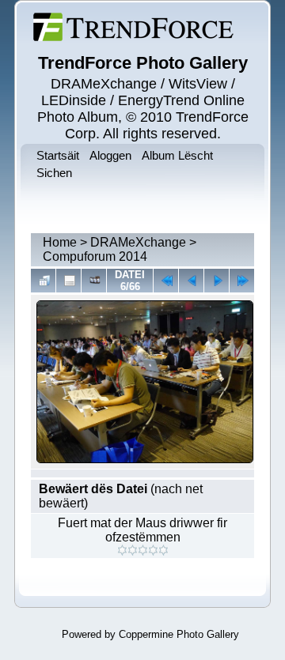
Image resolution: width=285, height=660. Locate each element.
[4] (153, 550)
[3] (143, 550)
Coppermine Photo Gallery (179, 634)
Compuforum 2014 (95, 256)
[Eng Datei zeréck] (216, 281)
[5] (163, 550)
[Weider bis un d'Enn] (242, 281)
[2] (132, 550)
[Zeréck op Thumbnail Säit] (43, 281)
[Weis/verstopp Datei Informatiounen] (68, 281)
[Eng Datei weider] (191, 281)
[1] (122, 550)
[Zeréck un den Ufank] (166, 281)
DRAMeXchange (138, 242)
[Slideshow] (94, 281)
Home (60, 242)
